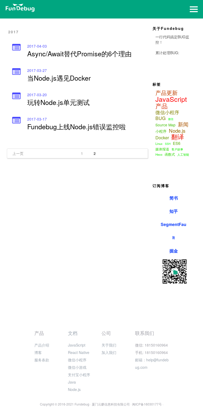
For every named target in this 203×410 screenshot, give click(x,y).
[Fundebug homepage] (20, 8)
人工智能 (183, 154)
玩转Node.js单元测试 (58, 102)
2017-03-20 (37, 94)
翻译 (177, 136)
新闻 (183, 124)
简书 (173, 198)
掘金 (173, 251)
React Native (78, 352)
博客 (38, 352)
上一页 (18, 153)
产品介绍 (41, 345)
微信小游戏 (77, 367)
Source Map (165, 124)
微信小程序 (167, 112)
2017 (13, 31)
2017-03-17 (37, 119)
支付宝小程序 (79, 374)
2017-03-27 (37, 70)
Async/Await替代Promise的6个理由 (79, 53)
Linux (159, 143)
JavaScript (171, 99)
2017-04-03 (37, 46)
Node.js (177, 130)
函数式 (170, 154)
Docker (162, 137)
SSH (167, 144)
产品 (161, 105)
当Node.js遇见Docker (59, 77)
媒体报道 (162, 149)
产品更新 (166, 92)
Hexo (158, 154)
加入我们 (109, 352)
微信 (170, 119)
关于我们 (109, 345)
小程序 (161, 131)
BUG (160, 118)
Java (72, 382)
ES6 (176, 143)
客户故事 (177, 149)
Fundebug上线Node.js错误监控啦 (76, 126)
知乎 (173, 211)
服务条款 (41, 359)
